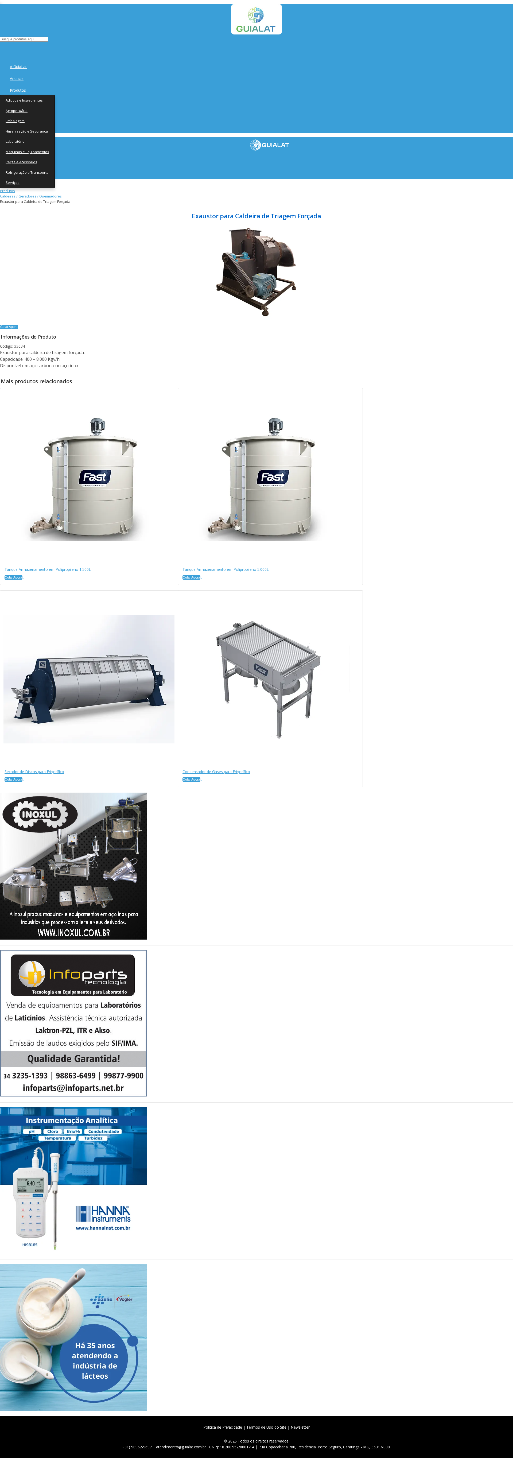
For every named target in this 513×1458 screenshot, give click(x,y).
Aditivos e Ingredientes (24, 100)
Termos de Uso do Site (266, 1427)
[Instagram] (258, 1433)
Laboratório (15, 141)
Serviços (13, 182)
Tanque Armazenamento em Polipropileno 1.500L (48, 569)
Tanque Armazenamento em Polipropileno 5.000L (225, 569)
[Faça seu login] (0, 48)
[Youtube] (270, 1433)
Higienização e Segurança (27, 131)
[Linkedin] (282, 1433)
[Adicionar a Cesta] (201, 578)
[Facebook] (235, 1433)
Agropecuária (17, 110)
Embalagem (15, 120)
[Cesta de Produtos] (1, 48)
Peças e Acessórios (21, 162)
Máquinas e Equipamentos (27, 151)
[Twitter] (246, 1433)
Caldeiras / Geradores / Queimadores (31, 196)
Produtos (18, 90)
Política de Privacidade (222, 1427)
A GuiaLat (18, 66)
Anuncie (17, 78)
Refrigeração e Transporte (27, 172)
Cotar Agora (9, 327)
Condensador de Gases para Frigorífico (216, 771)
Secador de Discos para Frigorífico (34, 771)
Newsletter (300, 1427)
